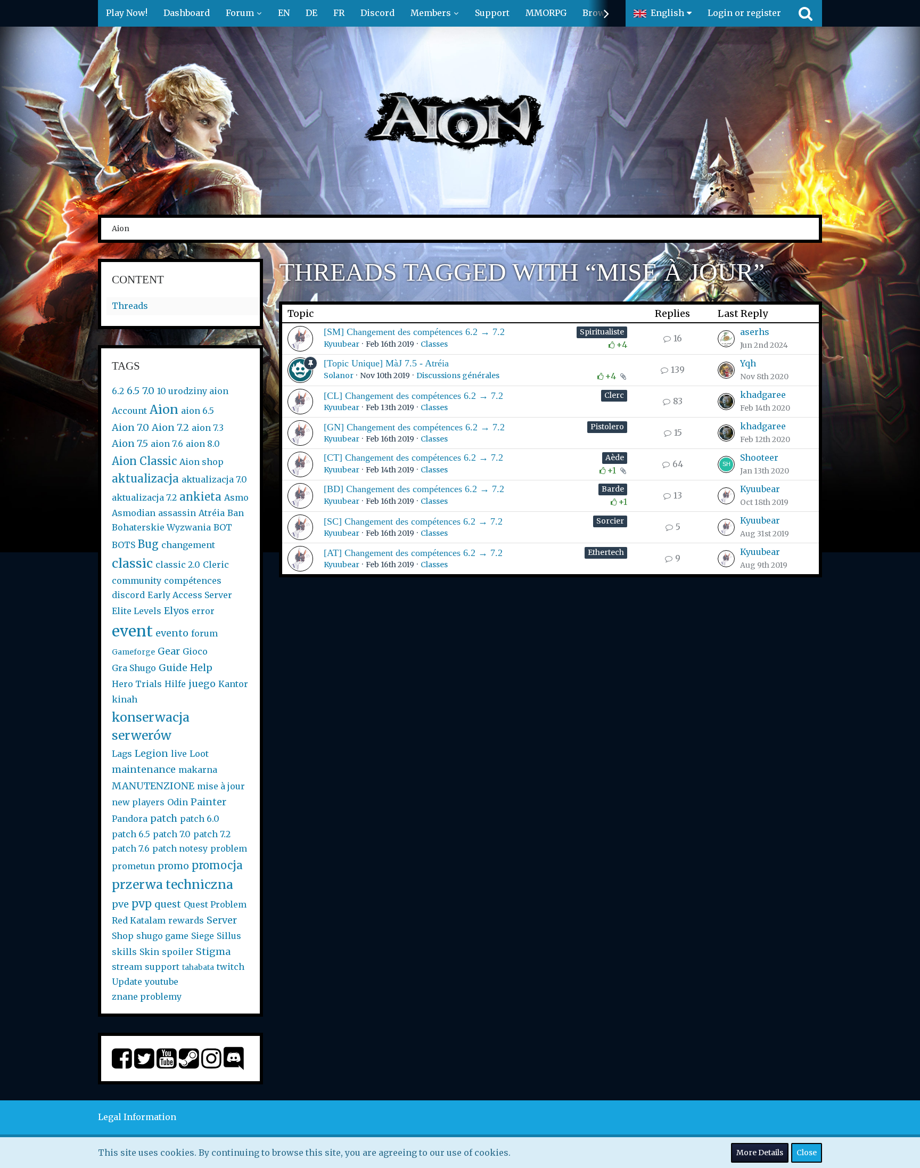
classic (132, 563)
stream (127, 966)
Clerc (614, 395)
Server (222, 920)
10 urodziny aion (192, 391)
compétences (192, 580)
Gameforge (133, 652)
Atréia (212, 513)
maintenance (144, 769)
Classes (434, 344)
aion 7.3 (208, 427)
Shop (123, 935)
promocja (217, 865)
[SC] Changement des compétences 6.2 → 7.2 (413, 521)
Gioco (195, 651)
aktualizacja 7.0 (214, 479)
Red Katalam (139, 920)
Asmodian (133, 513)
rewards (186, 920)
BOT (222, 527)
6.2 (118, 391)
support (162, 966)
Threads (130, 305)
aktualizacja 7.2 (144, 497)
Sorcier (610, 521)
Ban (235, 513)
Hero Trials (137, 684)
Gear (169, 651)
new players (138, 802)
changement (188, 545)
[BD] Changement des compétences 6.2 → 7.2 (414, 489)
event (132, 631)
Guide (173, 667)
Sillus (229, 935)
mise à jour (221, 786)
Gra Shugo (134, 668)
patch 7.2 (212, 834)
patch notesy (180, 848)
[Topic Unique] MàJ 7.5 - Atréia (386, 363)
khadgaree (763, 394)
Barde (613, 489)
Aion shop (201, 461)
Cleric (216, 564)
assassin (177, 513)
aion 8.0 (203, 443)
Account (129, 410)
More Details (759, 1152)
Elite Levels (136, 611)
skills (124, 951)
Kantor (233, 684)
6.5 (133, 391)
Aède (614, 457)
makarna (197, 769)
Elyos (176, 611)
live (179, 753)
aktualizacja (145, 478)
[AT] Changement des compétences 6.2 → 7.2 (413, 553)
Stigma (213, 951)
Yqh (748, 363)
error (203, 611)
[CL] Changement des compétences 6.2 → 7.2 (413, 395)
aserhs (754, 331)
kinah (124, 699)
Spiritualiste (602, 332)
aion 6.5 (197, 410)
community (136, 580)
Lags (122, 753)
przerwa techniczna (172, 884)
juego (202, 683)
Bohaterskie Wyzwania (161, 527)
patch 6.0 (199, 818)
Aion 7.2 (170, 427)
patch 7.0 (172, 834)
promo (173, 866)
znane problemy (147, 996)
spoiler (177, 951)
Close (806, 1152)
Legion (151, 753)
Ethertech (606, 552)
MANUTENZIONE (153, 786)
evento (171, 633)
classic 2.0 (177, 564)
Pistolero (607, 426)
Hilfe (175, 684)
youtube (161, 981)
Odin (177, 802)
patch (163, 818)
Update (127, 981)
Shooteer (759, 457)
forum (204, 633)
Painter (208, 802)
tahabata (198, 967)
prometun (133, 866)
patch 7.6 (131, 848)
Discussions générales (457, 375)
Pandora (129, 818)
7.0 (148, 391)
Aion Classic (144, 461)
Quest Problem (215, 904)
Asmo (236, 497)
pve (120, 904)
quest (167, 904)
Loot (199, 753)
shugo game (162, 935)
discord (128, 595)
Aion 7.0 (130, 427)
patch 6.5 (131, 834)
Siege (202, 935)
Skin (149, 951)
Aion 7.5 (130, 443)
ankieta (200, 496)
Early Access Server (189, 595)
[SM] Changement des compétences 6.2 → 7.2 (414, 331)
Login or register (744, 12)
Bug (148, 544)
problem (228, 848)
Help (201, 667)
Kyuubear (341, 344)
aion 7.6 (167, 443)
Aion (164, 409)
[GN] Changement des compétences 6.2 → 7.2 (414, 427)
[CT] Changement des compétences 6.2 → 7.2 (413, 457)
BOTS (123, 545)
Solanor (339, 375)
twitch (230, 966)
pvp (142, 903)
